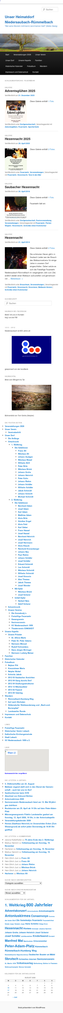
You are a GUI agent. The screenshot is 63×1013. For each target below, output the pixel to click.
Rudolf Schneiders (19, 646)
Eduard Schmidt (25, 564)
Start (7, 54)
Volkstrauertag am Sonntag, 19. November (35, 848)
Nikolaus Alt (23, 453)
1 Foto (51, 101)
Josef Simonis (24, 576)
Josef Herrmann (25, 542)
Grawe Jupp (9, 924)
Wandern (43, 66)
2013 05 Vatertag (15, 692)
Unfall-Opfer (20, 597)
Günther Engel (24, 521)
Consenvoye (39, 916)
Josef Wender (24, 585)
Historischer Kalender (14, 66)
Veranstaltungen (37, 172)
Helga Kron (43, 924)
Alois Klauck (23, 545)
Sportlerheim (33, 126)
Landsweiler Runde (16, 711)
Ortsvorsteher (40, 941)
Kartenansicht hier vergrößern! (16, 773)
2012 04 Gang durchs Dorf (20, 680)
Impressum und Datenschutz (16, 72)
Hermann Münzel (19, 643)
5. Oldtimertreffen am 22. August (19, 783)
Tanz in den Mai (34, 174)
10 (8, 988)
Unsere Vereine (15, 610)
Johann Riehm (24, 481)
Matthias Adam (25, 515)
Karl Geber (23, 527)
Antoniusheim (32, 911)
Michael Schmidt (25, 496)
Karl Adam (23, 511)
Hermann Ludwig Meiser (22, 652)
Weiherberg (38, 963)
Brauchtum (24, 284)
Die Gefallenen (21, 447)
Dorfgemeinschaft (27, 124)
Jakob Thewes (24, 582)
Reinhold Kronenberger (28, 548)
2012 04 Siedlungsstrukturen (21, 683)
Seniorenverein (18, 622)
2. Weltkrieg (16, 499)
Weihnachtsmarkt (11, 967)
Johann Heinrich (25, 475)
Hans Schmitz (32, 923)
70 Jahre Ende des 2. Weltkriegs (39, 839)
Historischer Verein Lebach (17, 731)
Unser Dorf (9, 60)
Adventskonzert (16, 910)
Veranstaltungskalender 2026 (18, 820)
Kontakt (36, 72)
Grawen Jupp (20, 924)
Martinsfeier (28, 941)
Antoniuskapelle (46, 911)
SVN (14, 963)
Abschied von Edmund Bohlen (19, 796)
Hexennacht (22, 174)
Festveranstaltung (43, 220)
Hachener (9, 873)
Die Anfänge (13, 438)
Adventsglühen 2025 (20, 90)
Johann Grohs (24, 472)
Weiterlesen (17, 278)
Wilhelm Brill (24, 462)
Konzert (52, 936)
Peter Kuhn (23, 478)
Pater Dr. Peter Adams (21, 640)
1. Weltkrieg (16, 444)
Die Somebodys (24, 920)
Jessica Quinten (45, 929)
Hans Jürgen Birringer (21, 649)
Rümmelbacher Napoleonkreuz (16, 955)
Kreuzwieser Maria (16, 668)
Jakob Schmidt (25, 490)
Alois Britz (23, 518)
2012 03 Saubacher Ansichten (21, 677)
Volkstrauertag (25, 963)
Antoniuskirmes (17, 915)
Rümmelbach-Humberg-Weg (21, 698)
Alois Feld (22, 524)
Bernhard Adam (25, 505)
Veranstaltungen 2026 (22, 54)
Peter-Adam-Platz (19, 945)
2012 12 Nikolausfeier (17, 686)
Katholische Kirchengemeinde (18, 734)
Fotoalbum (31, 66)
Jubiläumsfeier (26, 936)
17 (8, 990)
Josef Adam (23, 508)
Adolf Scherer (24, 603)
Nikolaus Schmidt (26, 570)
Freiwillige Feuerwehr (21, 616)
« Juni (15, 997)
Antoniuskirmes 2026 (14, 799)
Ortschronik (13, 441)
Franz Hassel (24, 530)
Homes (27, 928)
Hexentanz (32, 287)
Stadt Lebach (11, 737)
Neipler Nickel (14, 671)
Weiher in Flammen (50, 963)
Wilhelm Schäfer (25, 487)
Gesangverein (17, 619)
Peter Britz (23, 466)
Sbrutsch (11, 958)
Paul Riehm (23, 554)
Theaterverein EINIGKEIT (22, 628)
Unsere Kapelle (24, 60)
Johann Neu (23, 551)
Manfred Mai (14, 940)
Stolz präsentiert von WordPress (31, 1007)
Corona (52, 916)
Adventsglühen (11, 126)
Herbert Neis (23, 600)
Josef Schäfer (24, 561)
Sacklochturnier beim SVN (17, 792)
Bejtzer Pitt (13, 665)
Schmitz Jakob (15, 674)
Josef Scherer (24, 594)
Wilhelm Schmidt (26, 573)
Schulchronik (14, 607)
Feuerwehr (22, 126)
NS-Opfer (19, 588)
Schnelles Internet (27, 959)
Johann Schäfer (25, 484)
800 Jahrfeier (39, 905)
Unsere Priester (15, 634)
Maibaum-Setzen (45, 287)
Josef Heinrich (24, 539)
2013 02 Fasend (15, 689)
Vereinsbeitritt (14, 432)
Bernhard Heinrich (26, 536)
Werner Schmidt (25, 967)
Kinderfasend (40, 936)
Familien (38, 60)
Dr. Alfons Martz (18, 637)
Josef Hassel (23, 533)
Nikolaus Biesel (25, 459)
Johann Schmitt (25, 493)
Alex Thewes (23, 579)
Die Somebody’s (18, 613)
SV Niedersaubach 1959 (22, 625)
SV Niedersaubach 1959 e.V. (17, 740)
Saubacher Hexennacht (22, 187)
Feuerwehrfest (48, 920)
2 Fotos (51, 149)
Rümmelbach (41, 946)
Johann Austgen (25, 456)
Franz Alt (22, 450)
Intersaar (35, 929)
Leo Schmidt (24, 567)
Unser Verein (40, 54)
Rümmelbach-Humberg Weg (21, 950)
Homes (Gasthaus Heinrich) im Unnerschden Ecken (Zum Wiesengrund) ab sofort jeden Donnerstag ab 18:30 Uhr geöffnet (31, 826)
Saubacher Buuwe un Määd (42, 954)
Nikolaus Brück (25, 469)
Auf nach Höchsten (16, 702)
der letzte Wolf (10, 920)
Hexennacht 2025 (17, 139)
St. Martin (8, 963)
